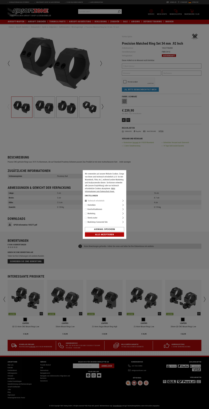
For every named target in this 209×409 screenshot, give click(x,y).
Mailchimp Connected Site (98, 222)
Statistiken (92, 205)
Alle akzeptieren (104, 234)
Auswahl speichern (104, 229)
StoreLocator (92, 217)
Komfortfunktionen (95, 209)
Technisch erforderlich (96, 200)
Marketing (91, 213)
